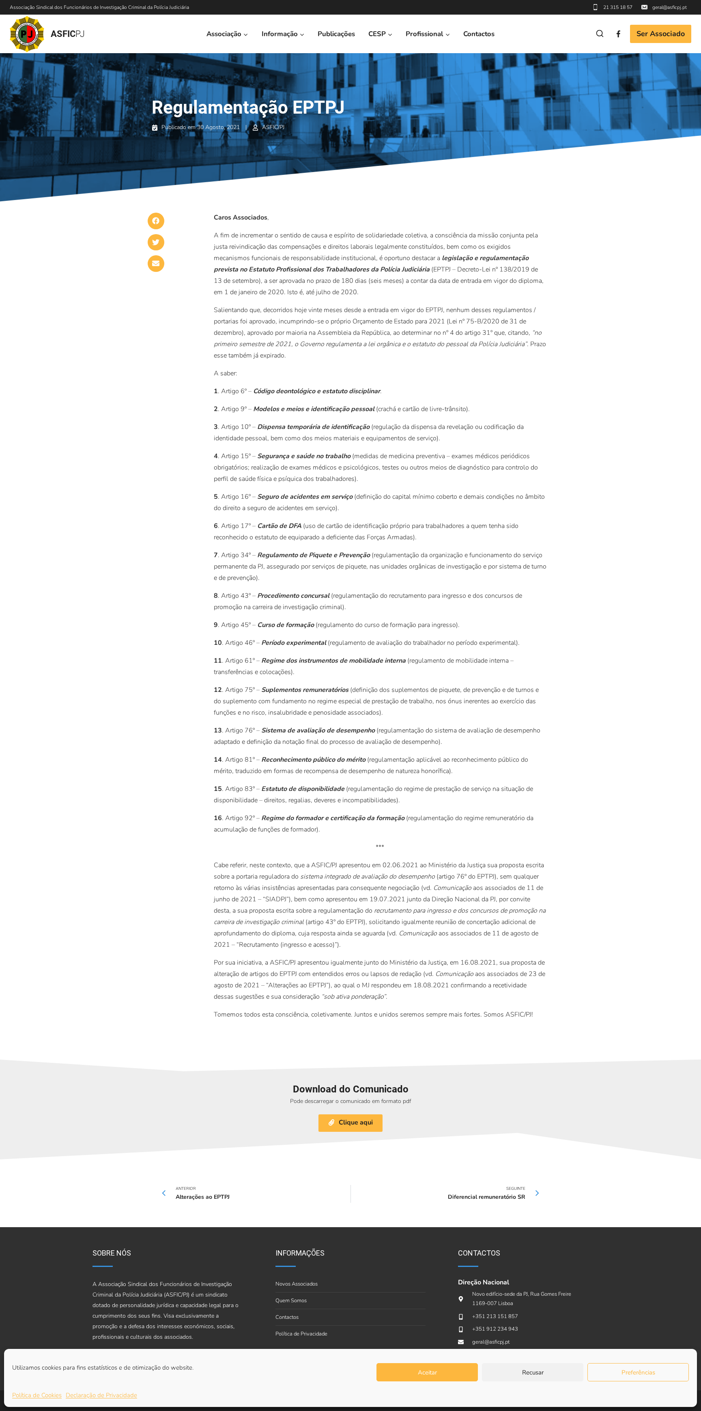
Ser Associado (660, 34)
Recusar (533, 1372)
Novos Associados (296, 1284)
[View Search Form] (600, 34)
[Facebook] (618, 33)
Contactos (479, 34)
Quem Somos (291, 1300)
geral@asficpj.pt (669, 7)
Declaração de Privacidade (101, 1395)
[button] (156, 221)
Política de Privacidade (301, 1334)
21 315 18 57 (617, 7)
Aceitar (427, 1372)
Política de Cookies (37, 1395)
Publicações (336, 34)
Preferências (638, 1372)
